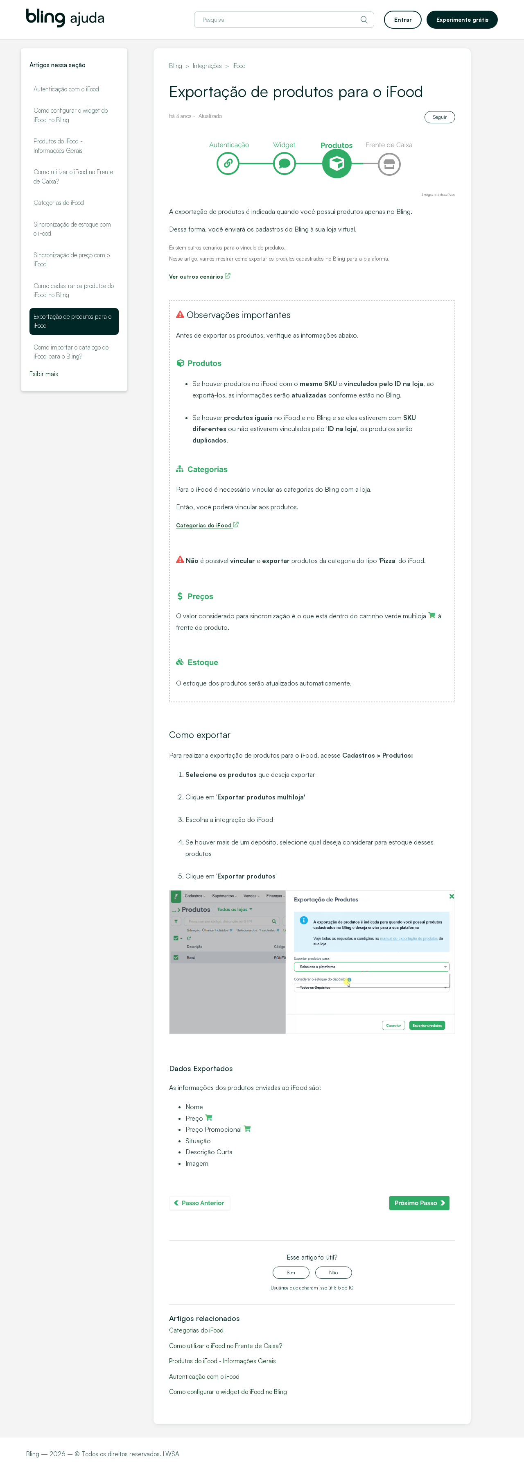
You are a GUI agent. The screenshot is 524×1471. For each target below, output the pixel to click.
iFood (239, 66)
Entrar (403, 19)
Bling (175, 66)
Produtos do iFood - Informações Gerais (58, 145)
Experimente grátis (462, 19)
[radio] (291, 1273)
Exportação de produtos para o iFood (72, 321)
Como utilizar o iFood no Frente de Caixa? (73, 176)
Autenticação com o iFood (66, 89)
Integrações (207, 66)
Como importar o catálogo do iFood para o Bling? (71, 352)
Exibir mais (43, 374)
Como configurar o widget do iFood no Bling (71, 115)
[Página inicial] (65, 25)
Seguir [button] (440, 117)
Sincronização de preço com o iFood (72, 259)
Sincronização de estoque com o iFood (72, 229)
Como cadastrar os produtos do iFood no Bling (74, 290)
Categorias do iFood (59, 203)
